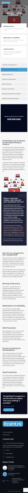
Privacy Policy (6, 434)
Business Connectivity (8, 89)
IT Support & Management (9, 65)
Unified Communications (9, 79)
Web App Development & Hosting (11, 94)
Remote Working (6, 84)
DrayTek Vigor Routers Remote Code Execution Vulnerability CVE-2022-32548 (16, 467)
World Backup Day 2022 (14, 473)
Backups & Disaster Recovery (10, 69)
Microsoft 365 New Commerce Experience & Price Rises (18, 480)
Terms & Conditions (8, 432)
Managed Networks (7, 74)
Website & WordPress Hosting (10, 98)
